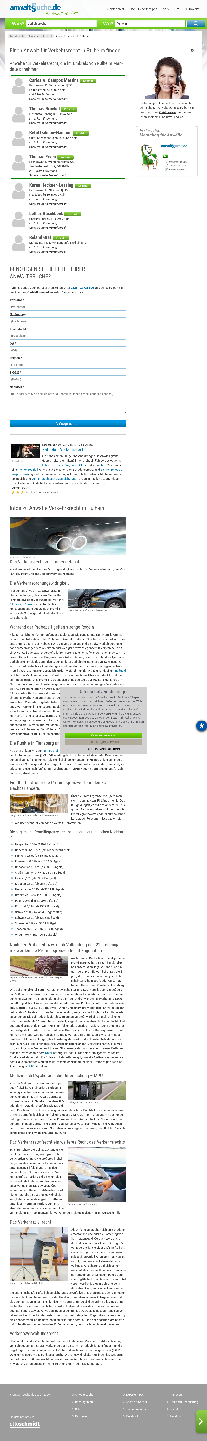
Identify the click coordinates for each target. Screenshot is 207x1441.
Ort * (13, 343)
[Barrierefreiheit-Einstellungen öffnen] (201, 725)
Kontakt (88, 81)
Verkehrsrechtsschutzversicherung (54, 478)
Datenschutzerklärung (180, 1402)
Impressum (177, 1394)
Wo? (108, 23)
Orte (132, 9)
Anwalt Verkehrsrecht (40, 36)
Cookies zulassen (103, 735)
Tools (165, 9)
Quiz (176, 9)
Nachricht (17, 387)
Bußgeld (120, 670)
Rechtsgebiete (116, 9)
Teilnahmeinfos (136, 1409)
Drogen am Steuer (76, 465)
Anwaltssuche (17, 36)
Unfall (49, 1053)
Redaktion (176, 1416)
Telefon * (16, 358)
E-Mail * (15, 372)
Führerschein (51, 750)
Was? (18, 23)
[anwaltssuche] (44, 15)
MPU (104, 465)
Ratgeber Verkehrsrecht (64, 449)
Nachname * (18, 314)
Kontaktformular (167, 112)
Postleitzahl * (19, 329)
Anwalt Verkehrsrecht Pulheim (72, 36)
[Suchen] (195, 23)
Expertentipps (147, 9)
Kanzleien (81, 1416)
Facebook (132, 1416)
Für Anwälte (191, 9)
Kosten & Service (137, 1402)
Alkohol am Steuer (21, 604)
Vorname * (17, 300)
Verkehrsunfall (28, 469)
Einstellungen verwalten (103, 742)
